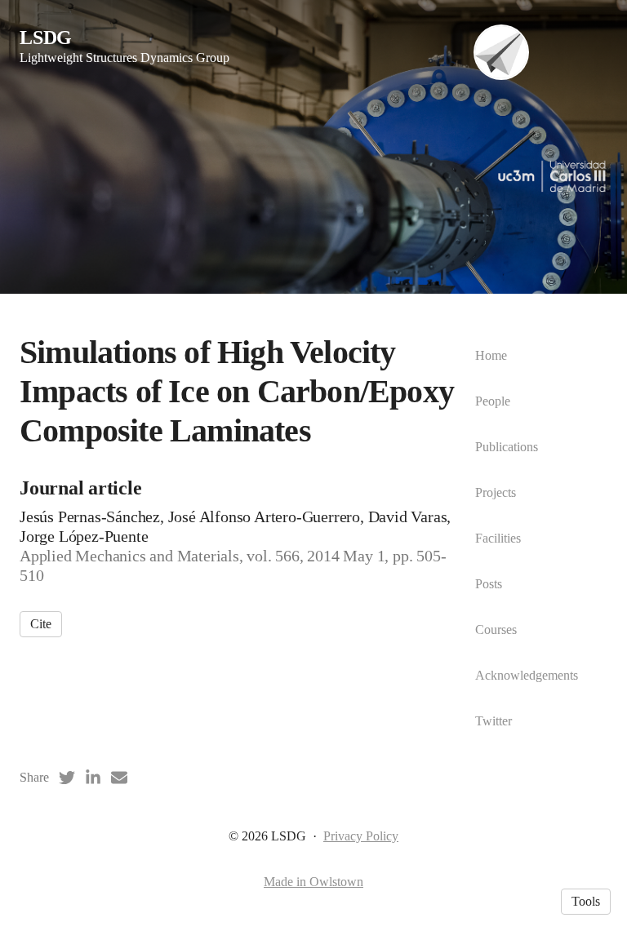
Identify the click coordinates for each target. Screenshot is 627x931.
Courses (496, 629)
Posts (488, 584)
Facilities (498, 538)
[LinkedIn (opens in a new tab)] (93, 777)
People (492, 401)
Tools (585, 901)
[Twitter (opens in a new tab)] (67, 777)
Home (491, 355)
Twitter (493, 721)
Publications (506, 447)
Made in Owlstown (313, 882)
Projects (495, 492)
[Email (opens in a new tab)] (119, 777)
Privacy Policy (360, 836)
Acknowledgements (526, 675)
